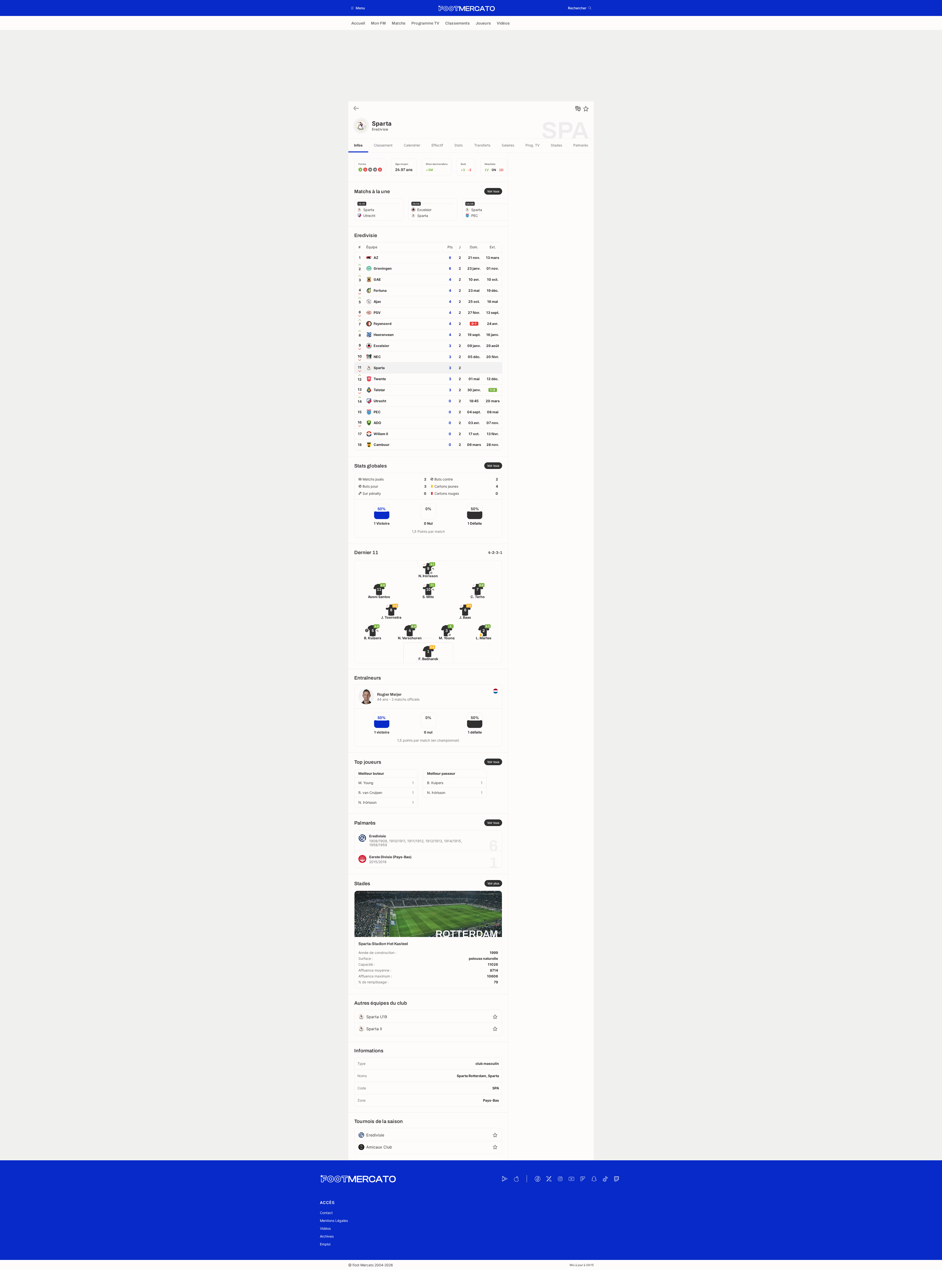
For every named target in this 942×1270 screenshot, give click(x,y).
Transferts (482, 145)
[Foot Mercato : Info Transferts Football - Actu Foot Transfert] (466, 8)
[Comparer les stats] (578, 109)
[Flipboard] (582, 1178)
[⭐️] (586, 109)
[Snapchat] (594, 1178)
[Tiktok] (605, 1178)
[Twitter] (548, 1178)
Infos (358, 145)
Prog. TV (532, 145)
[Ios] (516, 1178)
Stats (458, 145)
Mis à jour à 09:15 (582, 1265)
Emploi (325, 1244)
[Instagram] (560, 1178)
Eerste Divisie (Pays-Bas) (390, 857)
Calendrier (412, 145)
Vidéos (325, 1228)
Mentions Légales (334, 1220)
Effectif (437, 145)
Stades (556, 145)
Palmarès (580, 145)
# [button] (359, 247)
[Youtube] (571, 1178)
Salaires (508, 145)
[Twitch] (616, 1178)
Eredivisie (380, 129)
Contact (326, 1213)
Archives (327, 1236)
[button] (358, 8)
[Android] (505, 1178)
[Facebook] (537, 1178)
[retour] (356, 108)
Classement (383, 145)
